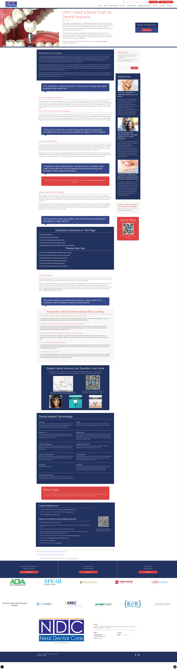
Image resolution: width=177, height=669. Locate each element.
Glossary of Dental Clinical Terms (66, 509)
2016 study (64, 153)
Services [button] (123, 5)
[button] (2, 666)
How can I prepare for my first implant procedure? (53, 260)
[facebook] (135, 655)
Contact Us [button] (169, 5)
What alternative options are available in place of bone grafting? (57, 245)
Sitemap (44, 655)
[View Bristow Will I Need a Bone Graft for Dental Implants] (29, 46)
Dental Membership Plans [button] (144, 5)
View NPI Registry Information (73, 535)
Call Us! (166, 2)
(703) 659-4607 (103, 41)
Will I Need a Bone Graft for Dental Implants (55, 551)
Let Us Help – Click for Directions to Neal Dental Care (63, 392)
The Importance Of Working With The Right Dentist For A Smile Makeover (128, 135)
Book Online (154, 2)
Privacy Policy (39, 655)
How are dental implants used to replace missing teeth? (55, 255)
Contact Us (148, 572)
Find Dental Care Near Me (125, 210)
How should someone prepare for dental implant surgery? (55, 252)
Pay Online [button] (162, 5)
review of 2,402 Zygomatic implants (53, 288)
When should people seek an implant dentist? (52, 263)
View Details (52, 540)
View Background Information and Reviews (58, 538)
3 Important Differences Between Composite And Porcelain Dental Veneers (128, 177)
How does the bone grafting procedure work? (52, 240)
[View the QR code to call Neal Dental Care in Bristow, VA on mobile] (128, 233)
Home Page (68, 512)
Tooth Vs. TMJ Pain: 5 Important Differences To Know (128, 94)
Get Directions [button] (29, 572)
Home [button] (99, 5)
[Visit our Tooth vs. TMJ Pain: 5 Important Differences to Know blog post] (128, 90)
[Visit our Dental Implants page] (75, 407)
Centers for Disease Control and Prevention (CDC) (53, 56)
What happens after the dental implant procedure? (53, 258)
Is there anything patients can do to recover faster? (53, 266)
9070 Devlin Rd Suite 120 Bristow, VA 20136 (135, 2)
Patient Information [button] (113, 5)
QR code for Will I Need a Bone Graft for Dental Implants (51, 554)
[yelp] (138, 655)
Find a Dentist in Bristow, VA (126, 60)
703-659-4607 (89, 495)
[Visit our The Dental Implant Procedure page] (95, 407)
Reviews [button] (155, 5)
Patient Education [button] (131, 5)
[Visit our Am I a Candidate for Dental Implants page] (55, 407)
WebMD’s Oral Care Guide (51, 514)
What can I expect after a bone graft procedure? (53, 242)
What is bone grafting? (46, 234)
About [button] (105, 5)
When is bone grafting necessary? (49, 237)
